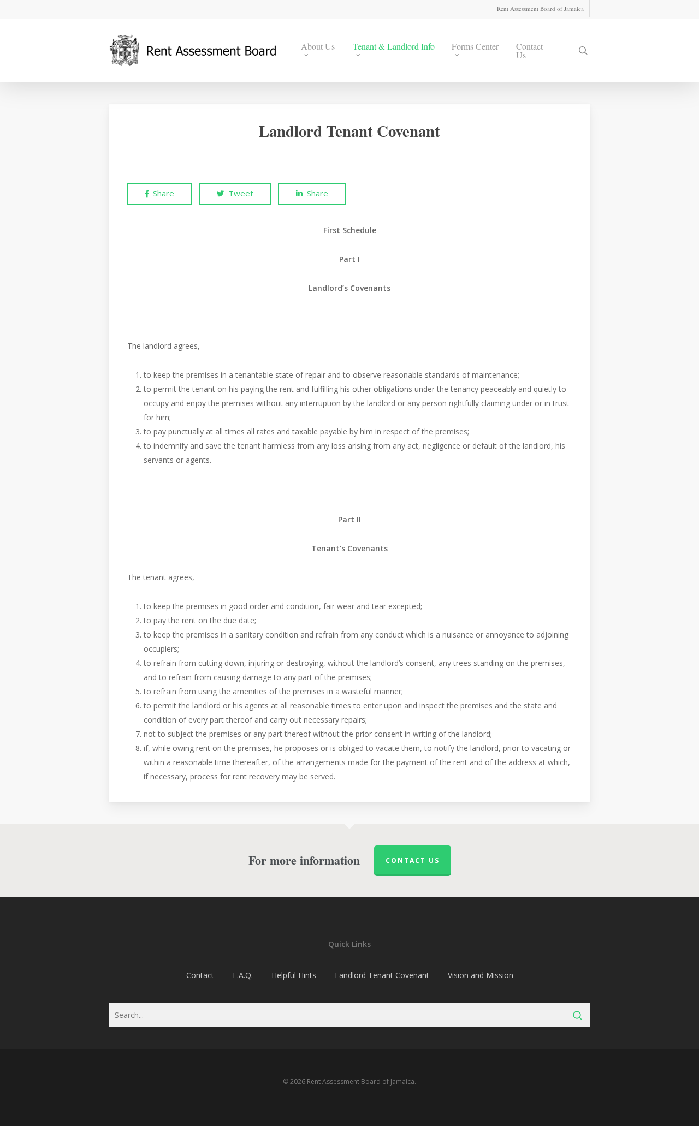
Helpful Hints (293, 975)
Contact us (413, 860)
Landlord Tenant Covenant (382, 975)
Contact (200, 975)
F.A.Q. (243, 975)
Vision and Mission (480, 975)
